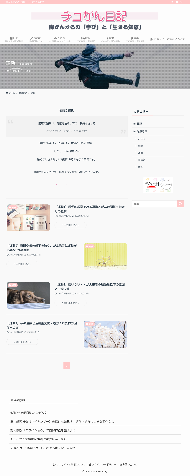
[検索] (181, 2)
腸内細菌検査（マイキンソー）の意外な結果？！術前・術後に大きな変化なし (62, 421)
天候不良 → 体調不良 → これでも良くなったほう (43, 448)
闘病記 (141, 159)
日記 (139, 123)
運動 (140, 152)
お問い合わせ (129, 464)
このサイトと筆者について (70, 464)
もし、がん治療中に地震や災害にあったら (38, 439)
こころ (141, 139)
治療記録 (16, 70)
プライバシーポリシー (103, 464)
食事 (140, 166)
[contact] (176, 2)
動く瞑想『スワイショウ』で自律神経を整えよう (43, 430)
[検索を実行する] (180, 203)
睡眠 (140, 145)
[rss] (172, 2)
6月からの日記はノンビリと (29, 412)
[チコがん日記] (95, 20)
